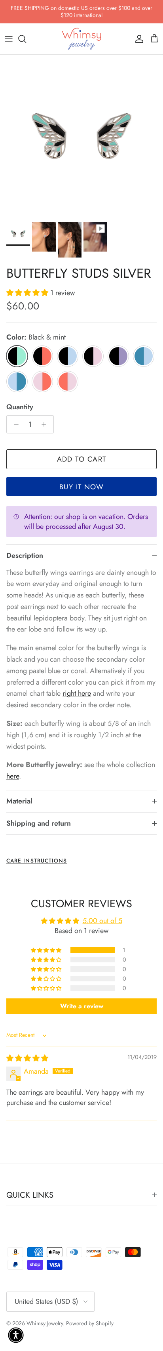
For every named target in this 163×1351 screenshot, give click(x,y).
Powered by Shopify (90, 1323)
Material (19, 801)
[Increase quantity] (46, 424)
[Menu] (8, 39)
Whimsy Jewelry (45, 1323)
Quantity (19, 407)
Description (24, 555)
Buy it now (81, 487)
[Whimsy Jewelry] (81, 38)
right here (77, 693)
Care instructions (36, 860)
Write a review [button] (81, 1006)
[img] (27, 1058)
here (12, 776)
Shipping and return (38, 823)
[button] (28, 293)
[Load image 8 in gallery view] (81, 136)
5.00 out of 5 (102, 921)
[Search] (26, 39)
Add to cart (81, 459)
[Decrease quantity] (14, 424)
